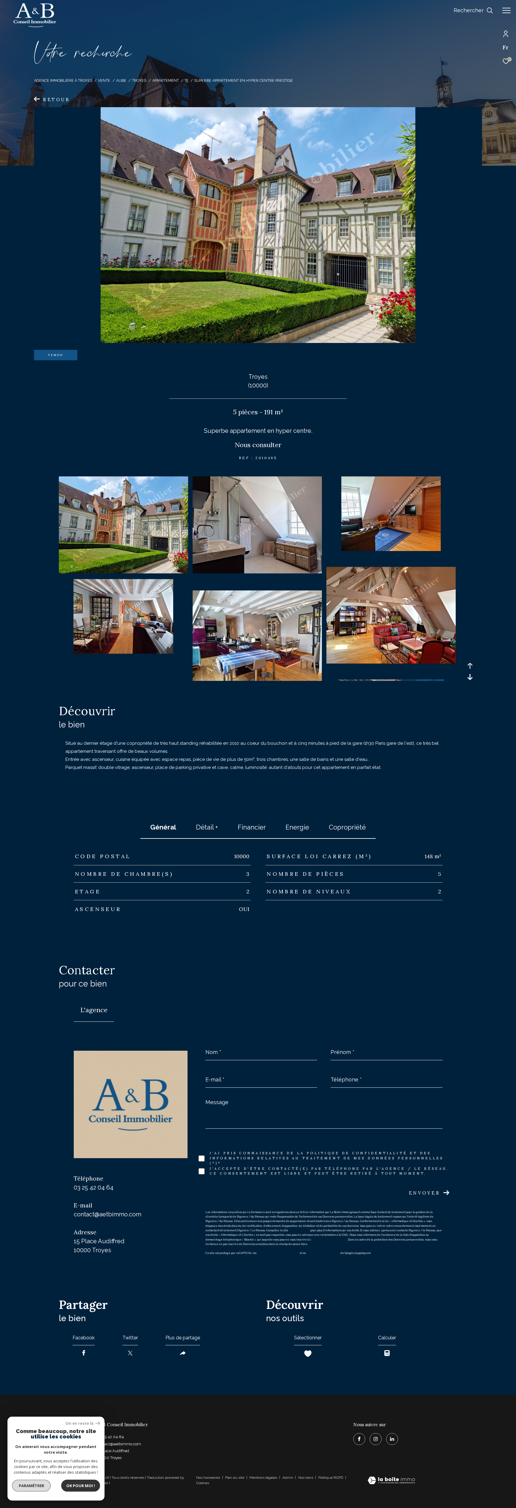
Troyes (139, 80)
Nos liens (306, 1477)
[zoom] (123, 572)
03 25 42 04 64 (93, 1187)
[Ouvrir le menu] (506, 10)
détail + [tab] (207, 827)
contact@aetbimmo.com (107, 1214)
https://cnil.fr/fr (299, 1230)
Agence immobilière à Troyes (63, 80)
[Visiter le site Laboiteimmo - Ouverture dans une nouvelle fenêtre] (391, 1481)
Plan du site (235, 1477)
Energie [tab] (297, 827)
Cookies (202, 1483)
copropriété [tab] (347, 827)
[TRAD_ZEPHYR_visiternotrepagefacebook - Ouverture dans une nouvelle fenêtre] (359, 1439)
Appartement (165, 80)
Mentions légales (263, 1477)
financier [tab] (252, 827)
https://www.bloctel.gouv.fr (329, 1239)
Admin (288, 1477)
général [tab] (163, 827)
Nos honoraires (208, 1477)
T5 (186, 80)
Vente (104, 80)
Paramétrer (31, 1485)
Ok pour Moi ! (80, 1485)
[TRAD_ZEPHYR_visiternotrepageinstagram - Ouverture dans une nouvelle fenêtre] (376, 1439)
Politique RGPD (330, 1477)
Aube (121, 80)
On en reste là (80, 1423)
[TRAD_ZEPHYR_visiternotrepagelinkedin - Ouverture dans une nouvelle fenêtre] (392, 1439)
